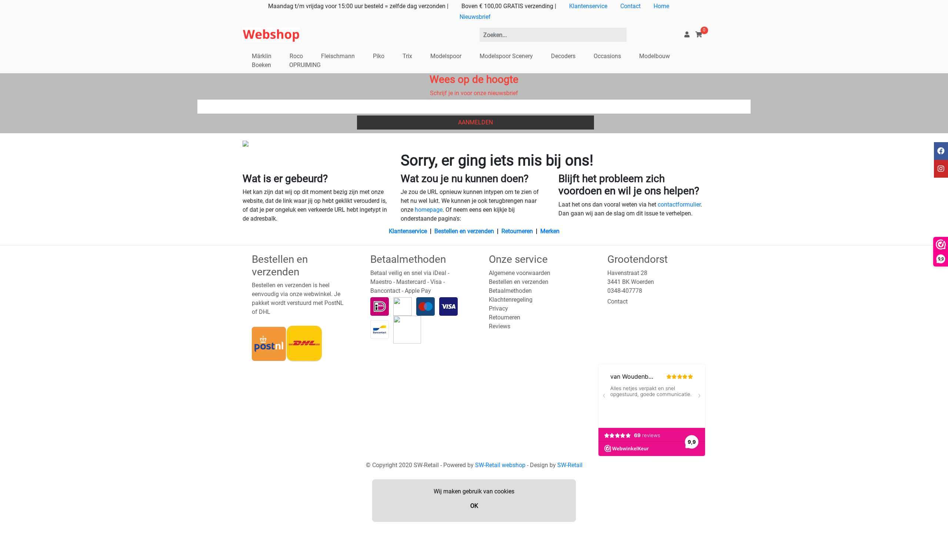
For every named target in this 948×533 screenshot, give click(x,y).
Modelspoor (445, 56)
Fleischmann (338, 56)
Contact (630, 6)
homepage (429, 209)
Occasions (607, 56)
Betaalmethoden (510, 290)
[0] (698, 34)
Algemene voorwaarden (519, 272)
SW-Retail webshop (500, 465)
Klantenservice (588, 6)
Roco (296, 56)
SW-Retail (570, 465)
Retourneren (517, 231)
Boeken (261, 64)
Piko (378, 56)
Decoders (563, 56)
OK (474, 505)
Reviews (499, 326)
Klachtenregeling (511, 299)
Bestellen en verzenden (464, 231)
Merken (550, 231)
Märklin (261, 56)
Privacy (498, 308)
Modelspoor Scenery (506, 56)
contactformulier (679, 204)
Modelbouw (654, 56)
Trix (407, 56)
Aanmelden (475, 122)
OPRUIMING (305, 64)
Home (661, 6)
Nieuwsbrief (475, 16)
